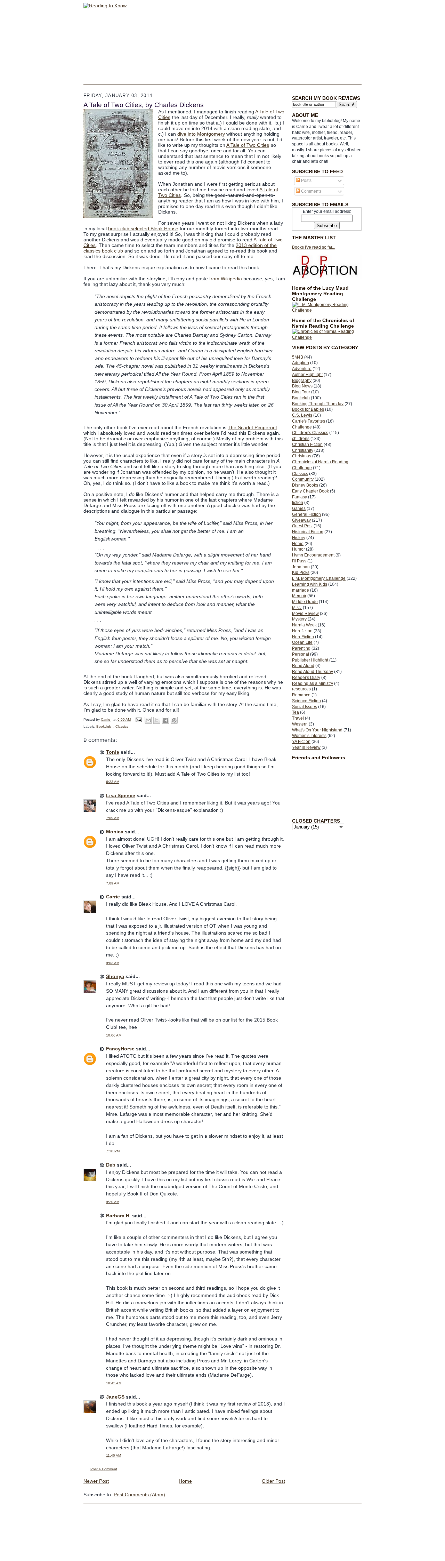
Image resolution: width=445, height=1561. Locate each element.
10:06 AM (113, 1035)
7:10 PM (113, 1151)
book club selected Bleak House (143, 228)
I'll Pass (299, 561)
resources (301, 689)
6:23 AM (112, 782)
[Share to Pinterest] (174, 720)
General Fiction (306, 514)
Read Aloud (303, 665)
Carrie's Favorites (308, 421)
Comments (311, 191)
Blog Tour (301, 392)
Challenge (302, 427)
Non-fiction (302, 631)
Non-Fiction (303, 636)
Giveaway (301, 520)
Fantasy (299, 497)
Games (299, 508)
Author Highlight (307, 374)
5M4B (297, 357)
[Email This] (148, 720)
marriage (300, 590)
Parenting (301, 648)
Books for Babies (308, 409)
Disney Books (305, 485)
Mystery (299, 619)
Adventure (302, 368)
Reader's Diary (306, 677)
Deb (110, 1165)
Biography (302, 380)
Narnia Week (304, 625)
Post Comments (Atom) (139, 1494)
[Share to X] (156, 720)
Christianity (302, 450)
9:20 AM (112, 1202)
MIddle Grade (305, 601)
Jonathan (301, 567)
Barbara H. (118, 1215)
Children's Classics (310, 432)
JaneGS (115, 1397)
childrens (300, 438)
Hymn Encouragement (313, 555)
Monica (114, 831)
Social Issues (304, 706)
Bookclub (301, 397)
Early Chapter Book (310, 491)
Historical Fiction (307, 531)
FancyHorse (120, 1048)
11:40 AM (113, 1455)
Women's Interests (309, 735)
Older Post (273, 1481)
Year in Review (306, 747)
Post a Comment (103, 1469)
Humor (298, 549)
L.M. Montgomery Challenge (319, 578)
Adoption (300, 362)
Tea (295, 712)
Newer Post (96, 1481)
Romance (301, 695)
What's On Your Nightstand (317, 730)
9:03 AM (112, 963)
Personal (300, 654)
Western (300, 724)
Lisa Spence (120, 795)
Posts (306, 180)
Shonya (115, 976)
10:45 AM (113, 1383)
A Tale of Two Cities (247, 145)
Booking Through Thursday (317, 403)
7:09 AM (112, 818)
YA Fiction (301, 741)
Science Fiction (306, 700)
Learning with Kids (309, 584)
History (298, 537)
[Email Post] (138, 719)
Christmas (301, 456)
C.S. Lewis (302, 415)
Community (303, 479)
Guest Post (302, 525)
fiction (297, 502)
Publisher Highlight (310, 660)
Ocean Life (302, 642)
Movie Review (305, 613)
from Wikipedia (225, 278)
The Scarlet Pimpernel (252, 427)
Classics (300, 473)
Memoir (299, 595)
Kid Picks (300, 572)
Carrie (113, 896)
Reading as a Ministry (312, 683)
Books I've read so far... (313, 247)
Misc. (297, 607)
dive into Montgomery (201, 134)
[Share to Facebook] (165, 720)
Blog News (302, 386)
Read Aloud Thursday (312, 671)
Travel (298, 718)
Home (298, 543)
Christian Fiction (307, 444)
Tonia (112, 752)
